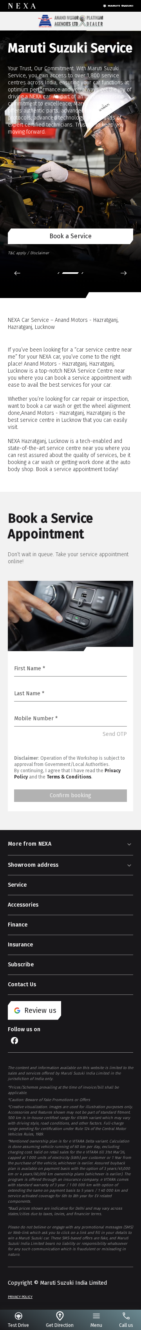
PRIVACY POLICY (20, 1297)
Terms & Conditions (69, 777)
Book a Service (70, 236)
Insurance (20, 944)
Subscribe (21, 964)
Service (17, 885)
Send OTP (115, 734)
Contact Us (22, 984)
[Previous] (17, 273)
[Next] (123, 273)
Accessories (23, 905)
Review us (40, 1010)
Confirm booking (70, 795)
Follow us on (24, 1029)
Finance (17, 924)
